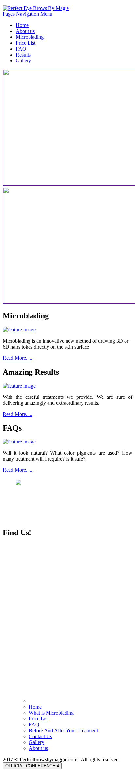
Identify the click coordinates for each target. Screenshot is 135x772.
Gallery (23, 60)
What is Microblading (51, 712)
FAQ (21, 49)
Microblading (30, 37)
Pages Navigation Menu (27, 14)
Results (23, 54)
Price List (25, 43)
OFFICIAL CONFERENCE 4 (32, 765)
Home (22, 25)
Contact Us (40, 736)
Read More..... (17, 358)
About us (25, 31)
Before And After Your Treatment (63, 730)
